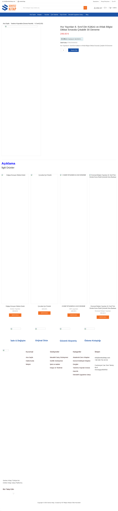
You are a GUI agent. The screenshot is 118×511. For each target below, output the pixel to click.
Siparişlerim (96, 1)
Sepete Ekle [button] (15, 315)
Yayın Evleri (63, 14)
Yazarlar (46, 14)
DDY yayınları (73, 309)
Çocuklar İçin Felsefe (44, 306)
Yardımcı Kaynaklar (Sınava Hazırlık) (22, 23)
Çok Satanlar (54, 14)
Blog (87, 14)
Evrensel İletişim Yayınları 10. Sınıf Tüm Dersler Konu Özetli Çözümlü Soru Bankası (103, 307)
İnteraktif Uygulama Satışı (75, 14)
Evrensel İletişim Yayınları (103, 311)
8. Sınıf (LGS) (39, 23)
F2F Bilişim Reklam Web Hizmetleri (71, 502)
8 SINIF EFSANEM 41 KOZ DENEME (73, 306)
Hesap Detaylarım (105, 1)
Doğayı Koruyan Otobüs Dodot (15, 306)
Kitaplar (39, 14)
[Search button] (85, 8)
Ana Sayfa (33, 14)
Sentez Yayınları (15, 309)
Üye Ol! (114, 1)
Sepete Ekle (74, 50)
